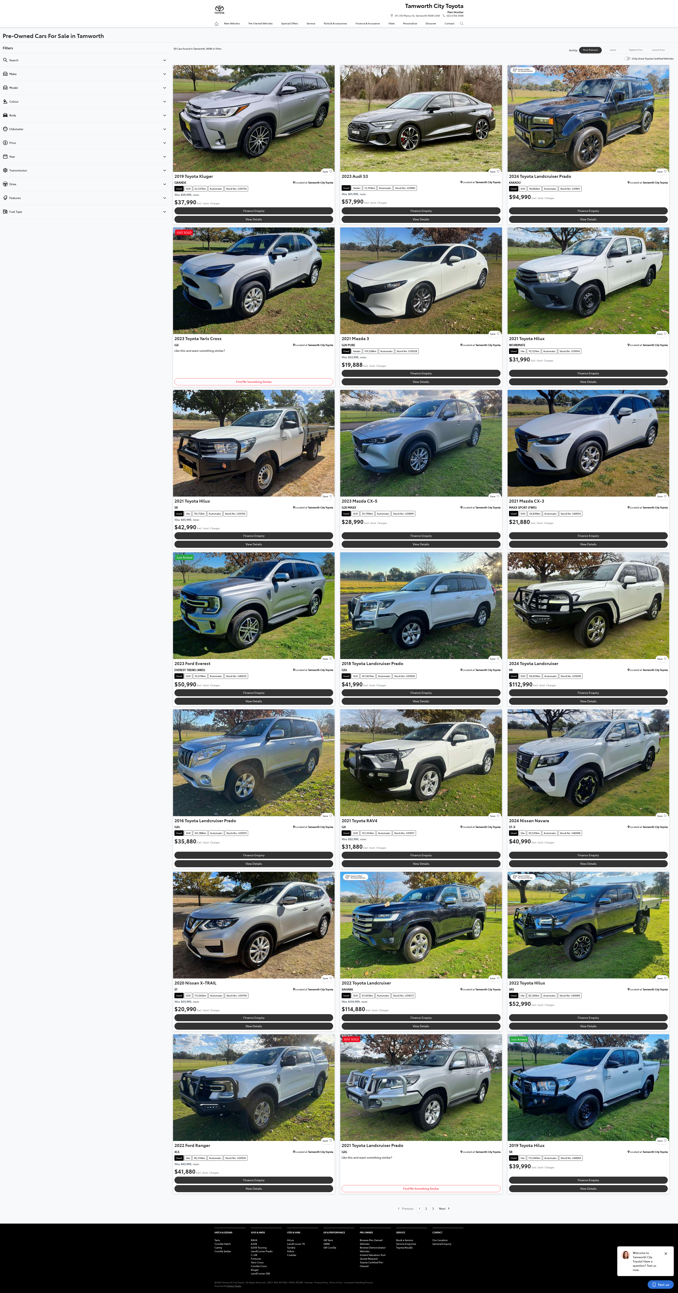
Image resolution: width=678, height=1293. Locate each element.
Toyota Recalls (404, 1247)
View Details (254, 219)
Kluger (255, 1269)
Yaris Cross (257, 1262)
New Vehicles (232, 23)
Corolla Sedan (223, 1251)
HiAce (290, 1251)
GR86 (326, 1243)
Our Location (440, 1240)
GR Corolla (329, 1247)
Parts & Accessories (335, 23)
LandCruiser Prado (262, 1251)
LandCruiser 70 (296, 1243)
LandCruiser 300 (260, 1273)
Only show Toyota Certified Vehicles (653, 58)
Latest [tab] (613, 49)
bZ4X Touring (259, 1247)
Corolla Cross (259, 1266)
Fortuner (256, 1258)
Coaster (291, 1255)
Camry (218, 1247)
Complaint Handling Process (358, 1282)
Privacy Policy (321, 1282)
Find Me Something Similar (254, 382)
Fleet (392, 23)
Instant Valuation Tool (372, 1255)
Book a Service (404, 1240)
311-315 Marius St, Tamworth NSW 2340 (417, 15)
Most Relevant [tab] (590, 49)
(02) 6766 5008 (455, 15)
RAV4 (254, 1240)
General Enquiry (441, 1243)
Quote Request (369, 1258)
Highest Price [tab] (635, 49)
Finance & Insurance (368, 23)
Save (325, 171)
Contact (449, 23)
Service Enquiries (406, 1243)
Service (311, 23)
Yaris (217, 1240)
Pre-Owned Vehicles (261, 23)
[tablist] (624, 50)
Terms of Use (335, 1282)
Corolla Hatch (223, 1243)
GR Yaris (328, 1240)
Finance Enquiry (253, 211)
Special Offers (289, 23)
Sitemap (308, 1282)
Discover (431, 23)
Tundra (291, 1247)
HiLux (290, 1240)
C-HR (254, 1255)
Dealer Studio (234, 1285)
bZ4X (254, 1243)
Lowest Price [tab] (658, 49)
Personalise (410, 23)
